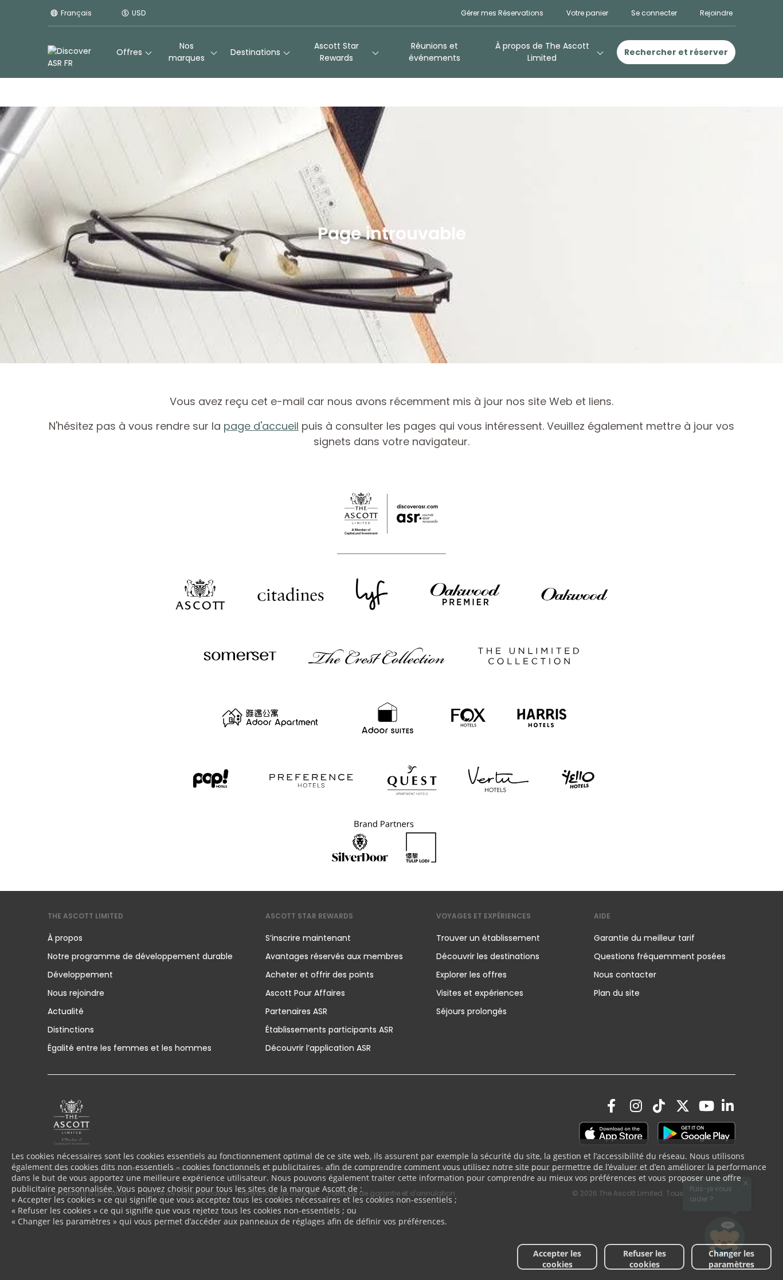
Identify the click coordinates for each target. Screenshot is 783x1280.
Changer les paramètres (731, 1259)
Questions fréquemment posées (660, 956)
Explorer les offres (471, 974)
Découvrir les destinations (487, 956)
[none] (145, 938)
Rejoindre (716, 13)
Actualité (66, 1011)
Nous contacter (625, 974)
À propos (65, 938)
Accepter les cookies (557, 1259)
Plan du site (617, 993)
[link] (72, 1122)
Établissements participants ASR (329, 1029)
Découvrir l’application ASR (318, 1048)
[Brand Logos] (200, 594)
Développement (80, 974)
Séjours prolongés (471, 1011)
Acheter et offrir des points (319, 974)
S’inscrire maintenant (308, 938)
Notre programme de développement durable (140, 956)
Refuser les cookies (644, 1259)
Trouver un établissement (488, 938)
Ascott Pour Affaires (305, 993)
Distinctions (71, 1029)
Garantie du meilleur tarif (644, 938)
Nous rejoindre (76, 993)
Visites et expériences (481, 993)
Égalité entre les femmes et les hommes (130, 1048)
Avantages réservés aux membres (334, 956)
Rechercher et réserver (676, 52)
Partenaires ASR (296, 1011)
